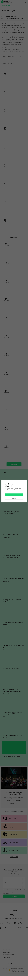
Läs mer (14, 490)
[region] (14, 488)
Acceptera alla (14, 495)
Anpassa (14, 498)
